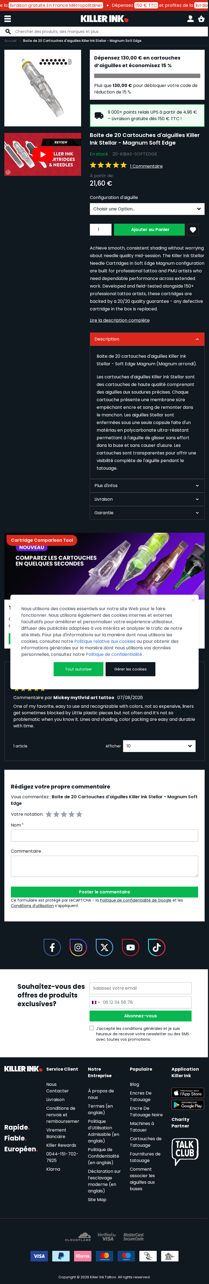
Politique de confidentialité (114, 654)
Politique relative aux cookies (105, 641)
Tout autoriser (76, 669)
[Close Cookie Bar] (189, 600)
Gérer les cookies (128, 669)
